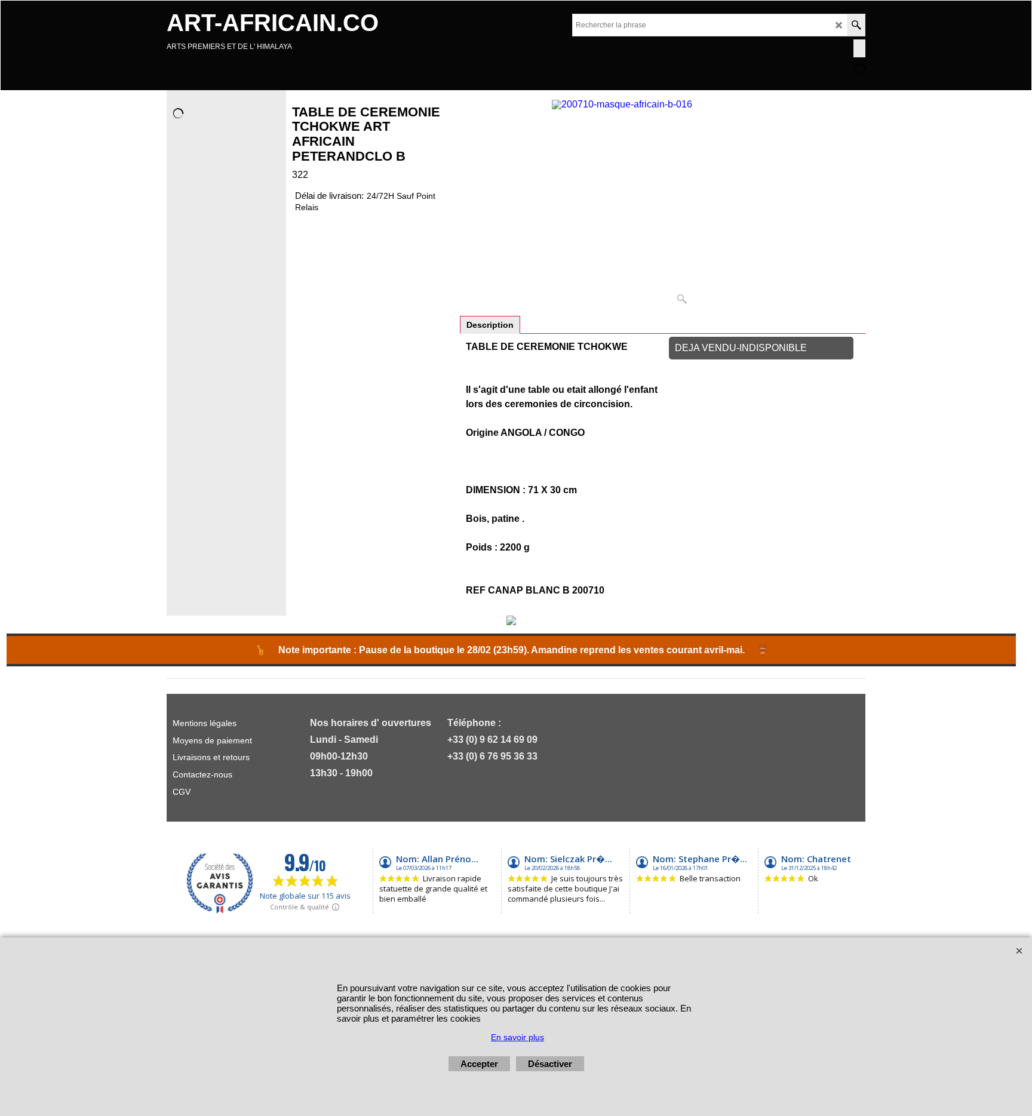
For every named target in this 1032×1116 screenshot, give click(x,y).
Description (490, 325)
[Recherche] (856, 25)
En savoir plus (517, 1037)
